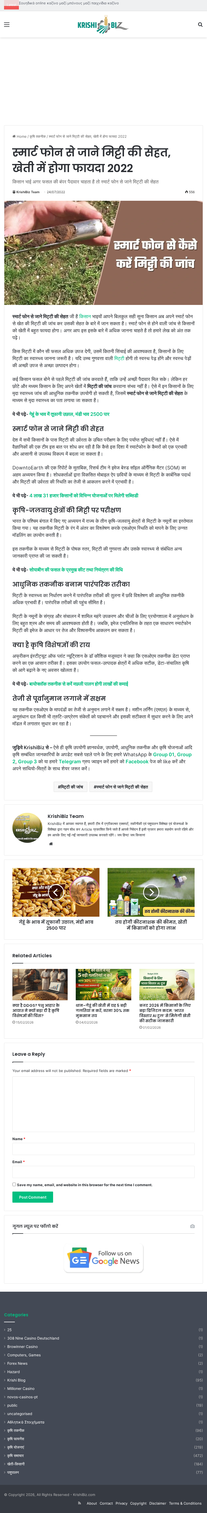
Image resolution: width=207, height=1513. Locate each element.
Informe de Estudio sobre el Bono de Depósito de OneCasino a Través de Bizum (86, 3)
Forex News (17, 1363)
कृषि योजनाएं (15, 1447)
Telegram (70, 761)
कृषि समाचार (15, 1455)
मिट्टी (119, 358)
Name (18, 1139)
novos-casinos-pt (22, 1397)
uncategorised (19, 1414)
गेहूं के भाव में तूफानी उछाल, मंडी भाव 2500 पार (69, 414)
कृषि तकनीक (38, 136)
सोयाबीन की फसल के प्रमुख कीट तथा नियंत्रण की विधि (76, 570)
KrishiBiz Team (28, 192)
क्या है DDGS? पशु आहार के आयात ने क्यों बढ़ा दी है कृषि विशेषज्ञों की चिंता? (36, 1010)
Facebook (137, 761)
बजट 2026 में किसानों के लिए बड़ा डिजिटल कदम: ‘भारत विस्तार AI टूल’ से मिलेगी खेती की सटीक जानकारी (165, 1013)
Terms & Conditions (185, 1503)
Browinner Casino (22, 1346)
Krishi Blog (16, 1380)
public (12, 1405)
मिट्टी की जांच (72, 787)
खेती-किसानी (16, 1464)
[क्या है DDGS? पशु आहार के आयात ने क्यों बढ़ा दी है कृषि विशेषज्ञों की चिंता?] (40, 984)
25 (9, 1330)
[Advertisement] (103, 83)
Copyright (138, 1503)
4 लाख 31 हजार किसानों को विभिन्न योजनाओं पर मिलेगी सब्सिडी (83, 495)
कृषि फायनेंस (15, 1439)
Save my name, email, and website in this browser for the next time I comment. (85, 1185)
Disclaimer (157, 1503)
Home (21, 136)
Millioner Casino (20, 1388)
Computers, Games (24, 1355)
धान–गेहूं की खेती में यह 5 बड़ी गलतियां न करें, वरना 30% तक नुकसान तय (102, 1010)
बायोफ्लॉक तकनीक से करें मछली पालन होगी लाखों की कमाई (78, 684)
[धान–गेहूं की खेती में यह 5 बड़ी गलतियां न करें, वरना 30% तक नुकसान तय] (103, 984)
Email (18, 1162)
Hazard (13, 1372)
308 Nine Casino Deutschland (33, 1338)
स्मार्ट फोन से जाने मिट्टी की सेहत (122, 787)
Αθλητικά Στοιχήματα (25, 1422)
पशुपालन (13, 1472)
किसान (85, 316)
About (92, 1503)
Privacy (121, 1503)
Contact (106, 1503)
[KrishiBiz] (103, 24)
